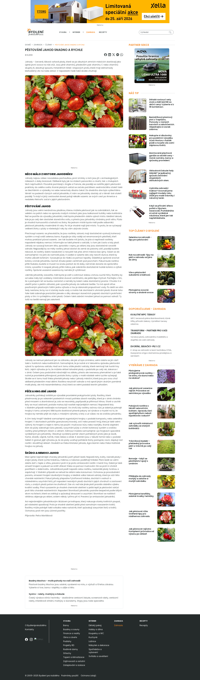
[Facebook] (26, 640)
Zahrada (90, 32)
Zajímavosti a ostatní (74, 661)
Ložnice (92, 641)
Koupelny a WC (96, 633)
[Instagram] (31, 640)
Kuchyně (93, 637)
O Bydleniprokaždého (35, 625)
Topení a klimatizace (73, 657)
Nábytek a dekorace (99, 645)
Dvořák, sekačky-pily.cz (145, 346)
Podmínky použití (69, 675)
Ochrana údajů (88, 675)
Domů (28, 44)
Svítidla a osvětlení (98, 656)
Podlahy (67, 641)
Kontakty (29, 629)
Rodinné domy (70, 649)
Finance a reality (71, 633)
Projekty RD (68, 645)
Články (48, 44)
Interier (76, 32)
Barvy (66, 625)
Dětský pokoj (95, 625)
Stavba (62, 32)
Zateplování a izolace (74, 665)
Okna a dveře (70, 637)
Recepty (103, 32)
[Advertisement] (74, 148)
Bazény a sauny (71, 629)
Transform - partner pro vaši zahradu (149, 332)
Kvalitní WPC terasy (143, 314)
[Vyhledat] (170, 32)
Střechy (67, 653)
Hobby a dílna (96, 629)
